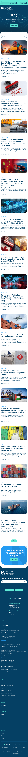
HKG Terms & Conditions (15, 748)
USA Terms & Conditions (23, 748)
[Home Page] (14, 573)
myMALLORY (4, 705)
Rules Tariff (15, 744)
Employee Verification (6, 724)
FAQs (2, 738)
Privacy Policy (21, 744)
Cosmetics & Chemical (6, 693)
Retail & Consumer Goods (7, 683)
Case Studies (4, 735)
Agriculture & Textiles (6, 690)
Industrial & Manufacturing (7, 685)
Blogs (2, 733)
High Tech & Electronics (6, 688)
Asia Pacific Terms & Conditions (5, 748)
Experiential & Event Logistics (8, 695)
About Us (3, 714)
